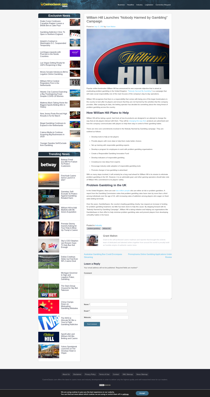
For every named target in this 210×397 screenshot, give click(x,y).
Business (121, 5)
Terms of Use (104, 374)
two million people (123, 191)
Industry (139, 5)
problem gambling (94, 228)
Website (87, 317)
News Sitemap (142, 374)
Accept (142, 393)
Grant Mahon (110, 27)
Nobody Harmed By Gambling (139, 91)
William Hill (106, 228)
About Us (66, 374)
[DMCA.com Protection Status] (105, 385)
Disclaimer (77, 374)
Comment (88, 273)
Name (87, 304)
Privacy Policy (90, 374)
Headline (130, 5)
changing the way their (137, 121)
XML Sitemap (128, 374)
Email (87, 311)
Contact (116, 374)
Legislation (149, 5)
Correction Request (163, 5)
